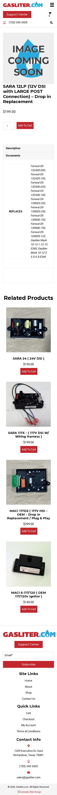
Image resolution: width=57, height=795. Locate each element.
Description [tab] (13, 148)
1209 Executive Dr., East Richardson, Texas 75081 (28, 753)
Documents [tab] (13, 155)
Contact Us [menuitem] (28, 698)
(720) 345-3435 (18, 22)
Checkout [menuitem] (28, 719)
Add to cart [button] (29, 371)
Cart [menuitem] (28, 713)
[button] (28, 664)
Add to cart (25, 125)
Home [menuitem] (28, 680)
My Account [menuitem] (28, 725)
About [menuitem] (28, 686)
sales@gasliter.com (28, 777)
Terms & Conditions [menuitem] (28, 731)
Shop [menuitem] (28, 692)
